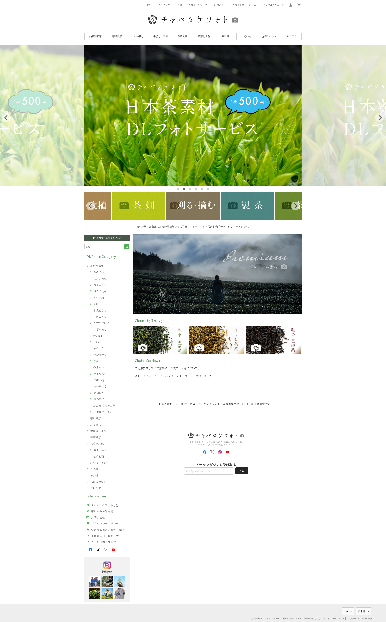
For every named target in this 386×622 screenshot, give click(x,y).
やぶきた (98, 392)
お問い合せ (220, 4)
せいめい (98, 342)
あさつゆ (98, 272)
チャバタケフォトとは (170, 4)
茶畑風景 (117, 36)
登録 (241, 470)
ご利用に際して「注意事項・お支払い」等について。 (168, 368)
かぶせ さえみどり (104, 405)
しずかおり (100, 329)
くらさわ (98, 297)
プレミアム (291, 36)
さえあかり (100, 310)
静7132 (97, 335)
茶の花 (225, 36)
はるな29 (99, 373)
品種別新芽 (95, 36)
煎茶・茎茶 (100, 450)
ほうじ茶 (98, 456)
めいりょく (100, 386)
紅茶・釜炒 (100, 462)
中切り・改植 (160, 36)
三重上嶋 (98, 380)
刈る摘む (139, 36)
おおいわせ (100, 278)
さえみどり (100, 316)
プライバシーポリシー (105, 523)
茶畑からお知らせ (198, 4)
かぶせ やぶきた (103, 412)
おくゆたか (100, 291)
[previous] (6, 117)
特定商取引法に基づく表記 (107, 529)
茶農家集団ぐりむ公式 (244, 4)
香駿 (96, 303)
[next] (379, 117)
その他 (247, 36)
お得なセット (269, 36)
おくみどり (100, 284)
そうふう (98, 348)
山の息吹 (98, 399)
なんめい (98, 361)
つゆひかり (100, 354)
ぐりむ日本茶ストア (273, 4)
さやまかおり (101, 322)
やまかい (98, 367)
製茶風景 (182, 36)
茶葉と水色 (204, 36)
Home (148, 4)
